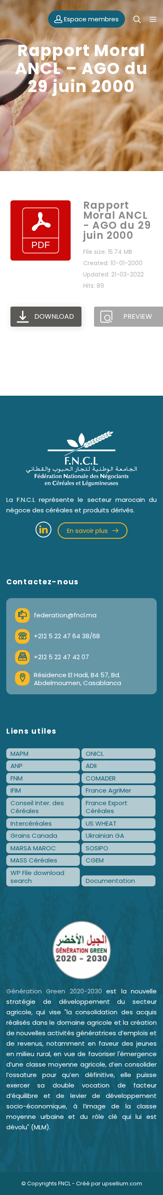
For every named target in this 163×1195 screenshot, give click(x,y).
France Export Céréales (106, 807)
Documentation (110, 880)
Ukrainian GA (105, 835)
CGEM (95, 860)
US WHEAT (101, 823)
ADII (91, 765)
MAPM (19, 753)
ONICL (95, 753)
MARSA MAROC (33, 848)
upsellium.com (122, 1183)
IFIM (15, 790)
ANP (16, 765)
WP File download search (37, 876)
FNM (16, 778)
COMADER (101, 778)
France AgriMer (108, 790)
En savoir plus (88, 530)
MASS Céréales (33, 860)
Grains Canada (33, 835)
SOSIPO (97, 848)
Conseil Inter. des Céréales (37, 807)
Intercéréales (31, 823)
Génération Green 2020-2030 (54, 991)
